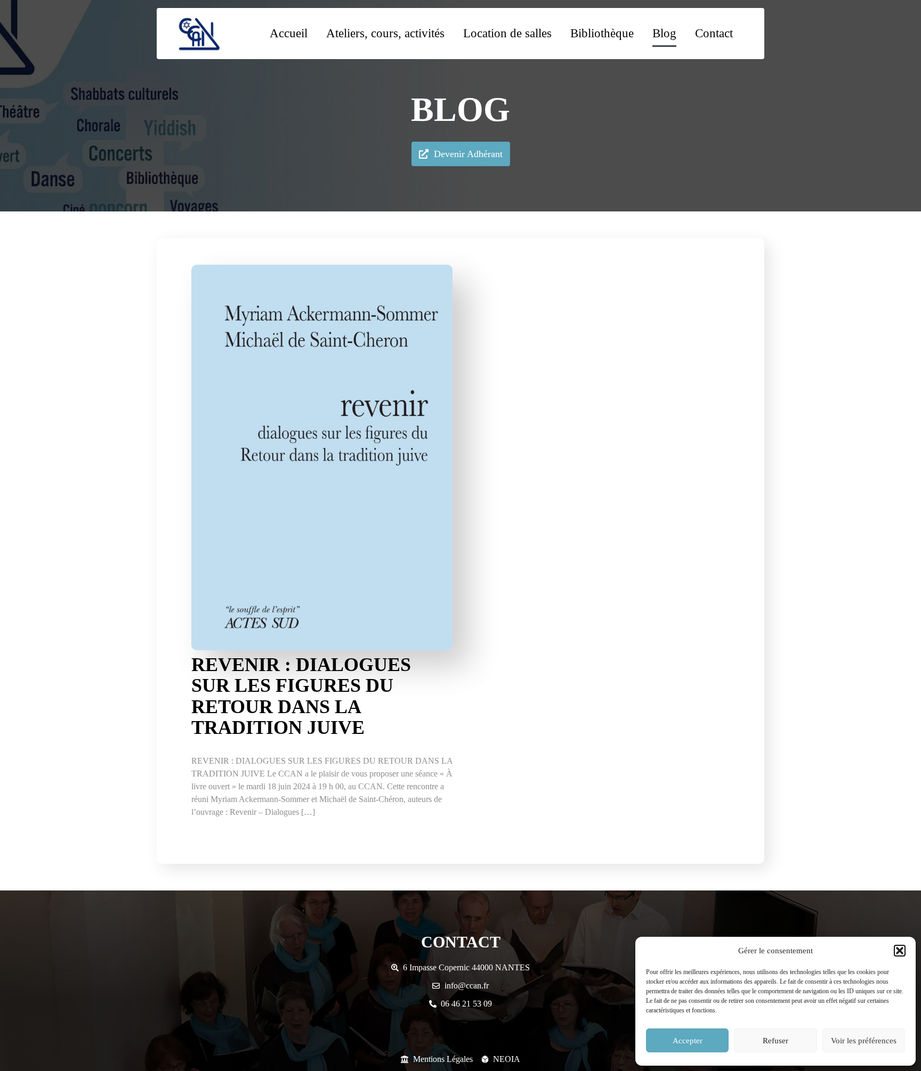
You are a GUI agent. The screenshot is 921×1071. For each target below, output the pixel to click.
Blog (664, 33)
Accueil (289, 33)
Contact (714, 33)
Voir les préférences (863, 1040)
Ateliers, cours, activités (385, 33)
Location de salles (507, 33)
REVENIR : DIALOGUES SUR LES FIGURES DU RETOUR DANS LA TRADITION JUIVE (301, 696)
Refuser (775, 1040)
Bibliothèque (602, 33)
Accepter (687, 1040)
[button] (899, 950)
